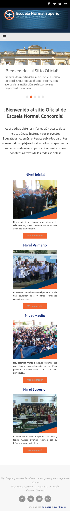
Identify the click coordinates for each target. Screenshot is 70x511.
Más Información (35, 235)
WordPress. (60, 506)
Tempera (46, 506)
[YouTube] (60, 3)
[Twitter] (54, 3)
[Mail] (65, 3)
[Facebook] (49, 3)
